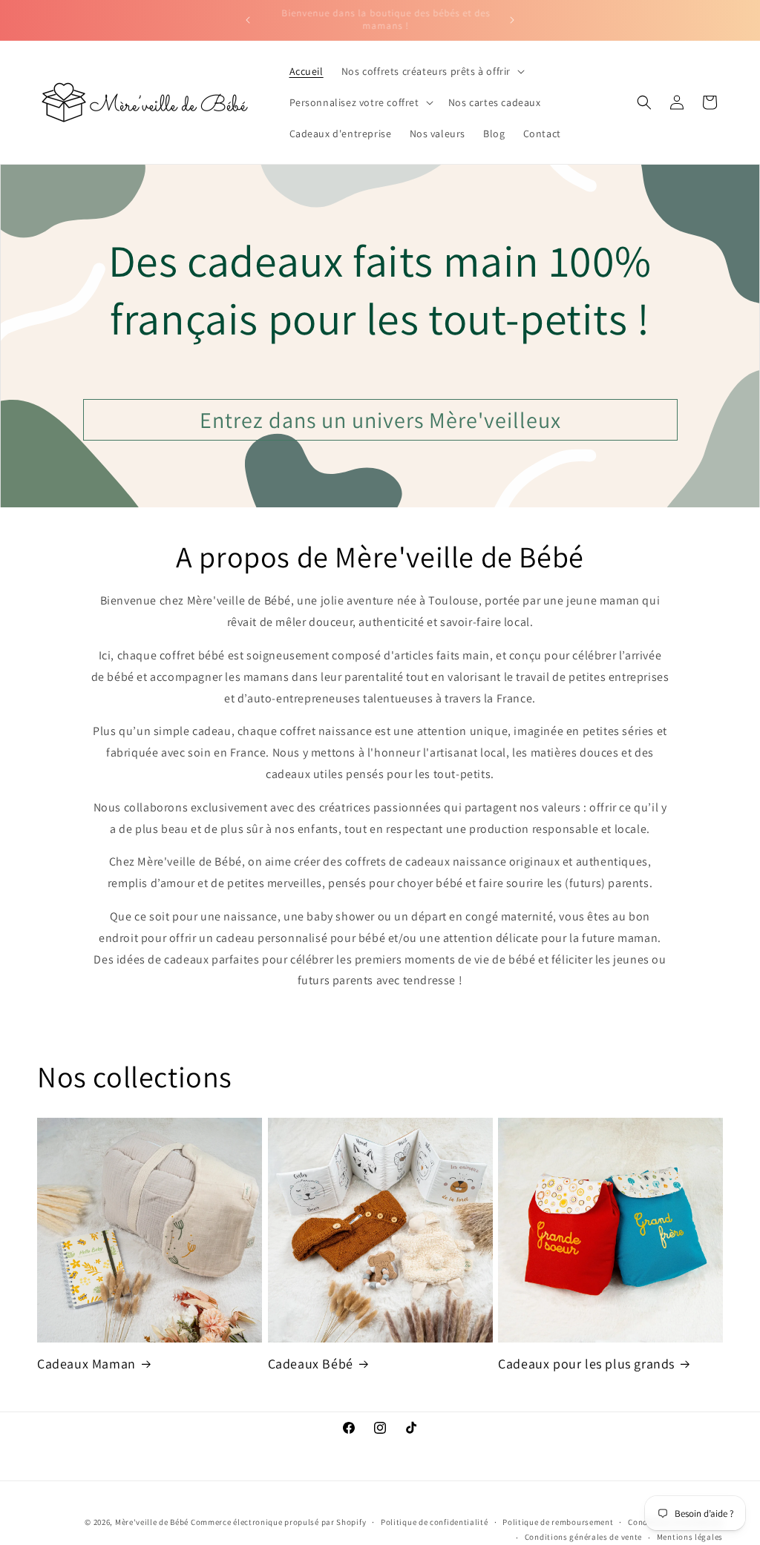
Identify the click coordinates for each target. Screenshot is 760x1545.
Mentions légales (690, 1537)
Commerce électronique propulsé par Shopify (278, 1522)
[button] (431, 71)
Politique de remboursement (557, 1522)
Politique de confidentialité (434, 1522)
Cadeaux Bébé (310, 1363)
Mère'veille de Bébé (152, 1522)
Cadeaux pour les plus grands (586, 1363)
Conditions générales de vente (583, 1537)
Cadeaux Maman (86, 1363)
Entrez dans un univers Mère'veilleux (380, 420)
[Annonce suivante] (512, 20)
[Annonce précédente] (248, 20)
